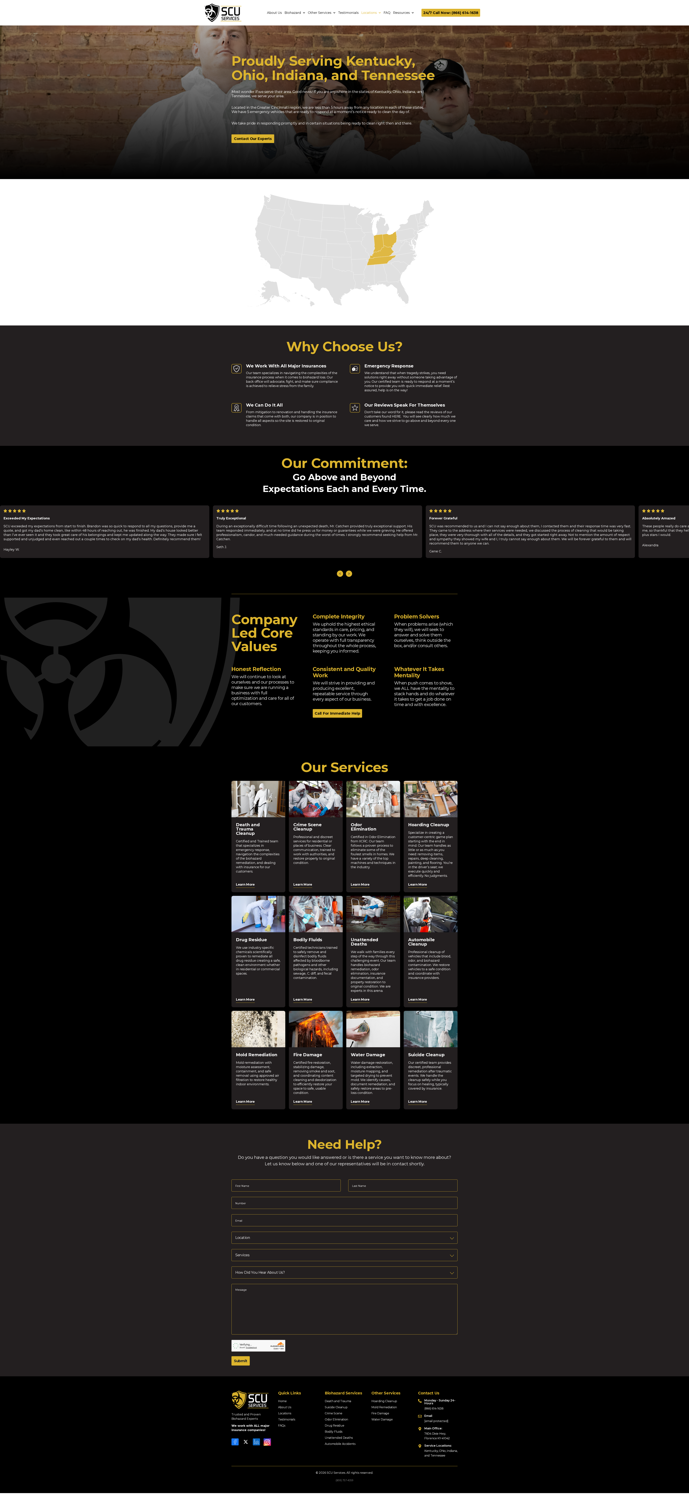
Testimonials (348, 13)
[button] (340, 574)
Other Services (319, 13)
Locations (369, 13)
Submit (240, 1361)
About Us (274, 13)
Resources (401, 13)
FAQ (387, 13)
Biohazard (293, 13)
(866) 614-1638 (434, 1408)
